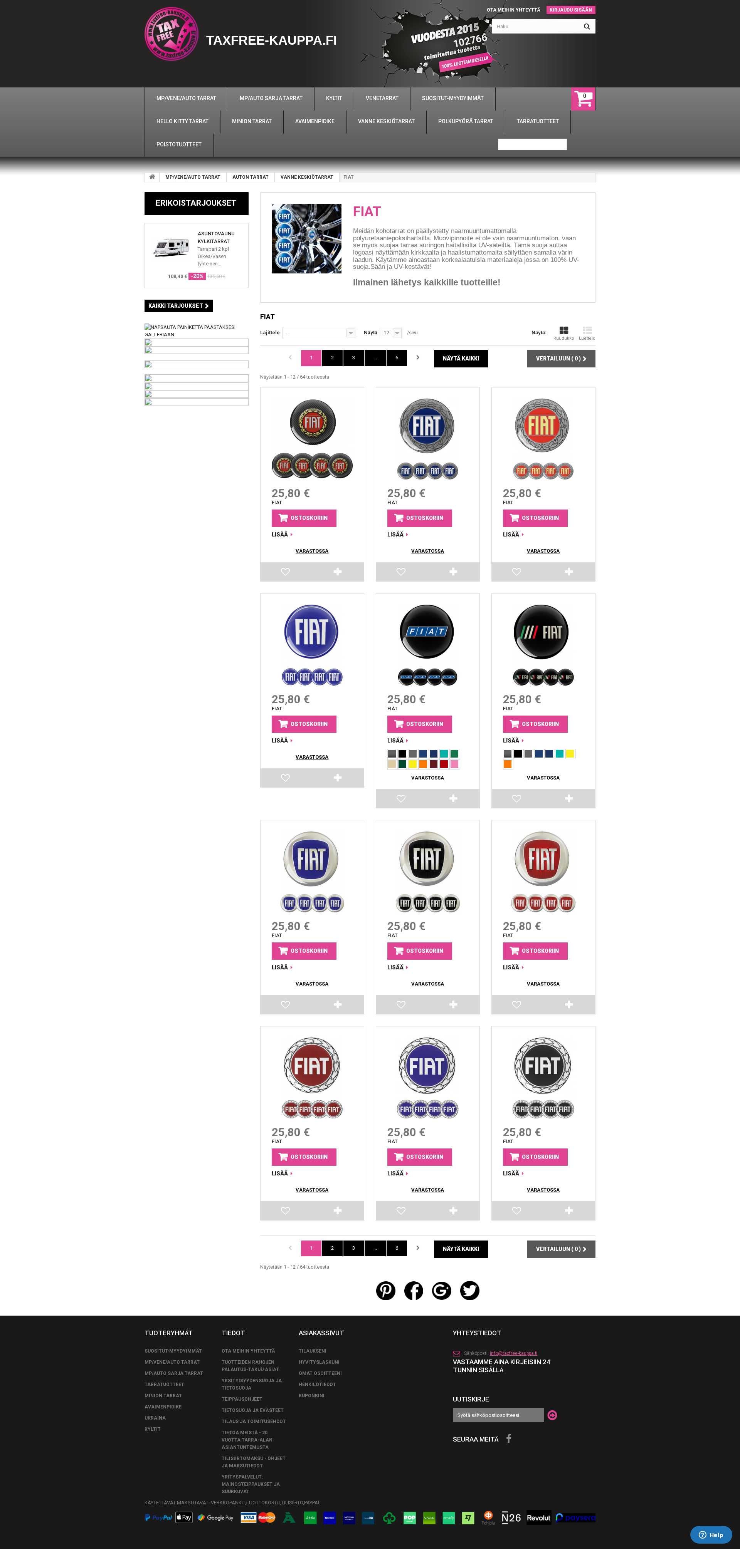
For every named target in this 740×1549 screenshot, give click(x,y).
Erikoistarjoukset (196, 203)
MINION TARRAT (163, 1395)
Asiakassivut (321, 1333)
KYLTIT (153, 1429)
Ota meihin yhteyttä (513, 10)
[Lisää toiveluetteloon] (286, 573)
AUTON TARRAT (250, 177)
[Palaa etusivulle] (152, 177)
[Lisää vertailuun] (338, 574)
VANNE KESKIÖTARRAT (307, 177)
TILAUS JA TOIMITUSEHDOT (254, 1421)
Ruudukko (563, 338)
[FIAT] (312, 439)
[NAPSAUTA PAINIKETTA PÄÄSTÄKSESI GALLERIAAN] (197, 330)
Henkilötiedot (317, 1384)
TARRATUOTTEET (164, 1384)
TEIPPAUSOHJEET (242, 1399)
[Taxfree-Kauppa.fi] (171, 34)
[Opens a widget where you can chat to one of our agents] (711, 1535)
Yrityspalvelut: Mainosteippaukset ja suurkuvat (251, 1484)
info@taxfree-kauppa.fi (513, 1353)
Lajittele (270, 332)
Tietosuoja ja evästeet (253, 1410)
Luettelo (587, 338)
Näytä (370, 332)
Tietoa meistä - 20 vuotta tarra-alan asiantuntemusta (247, 1440)
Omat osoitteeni (320, 1373)
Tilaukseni (312, 1351)
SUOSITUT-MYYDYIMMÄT (173, 1351)
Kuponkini (312, 1395)
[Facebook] (508, 1438)
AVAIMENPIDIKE (163, 1407)
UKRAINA (155, 1418)
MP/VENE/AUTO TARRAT (192, 177)
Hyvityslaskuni (319, 1362)
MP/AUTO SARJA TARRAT (174, 1373)
